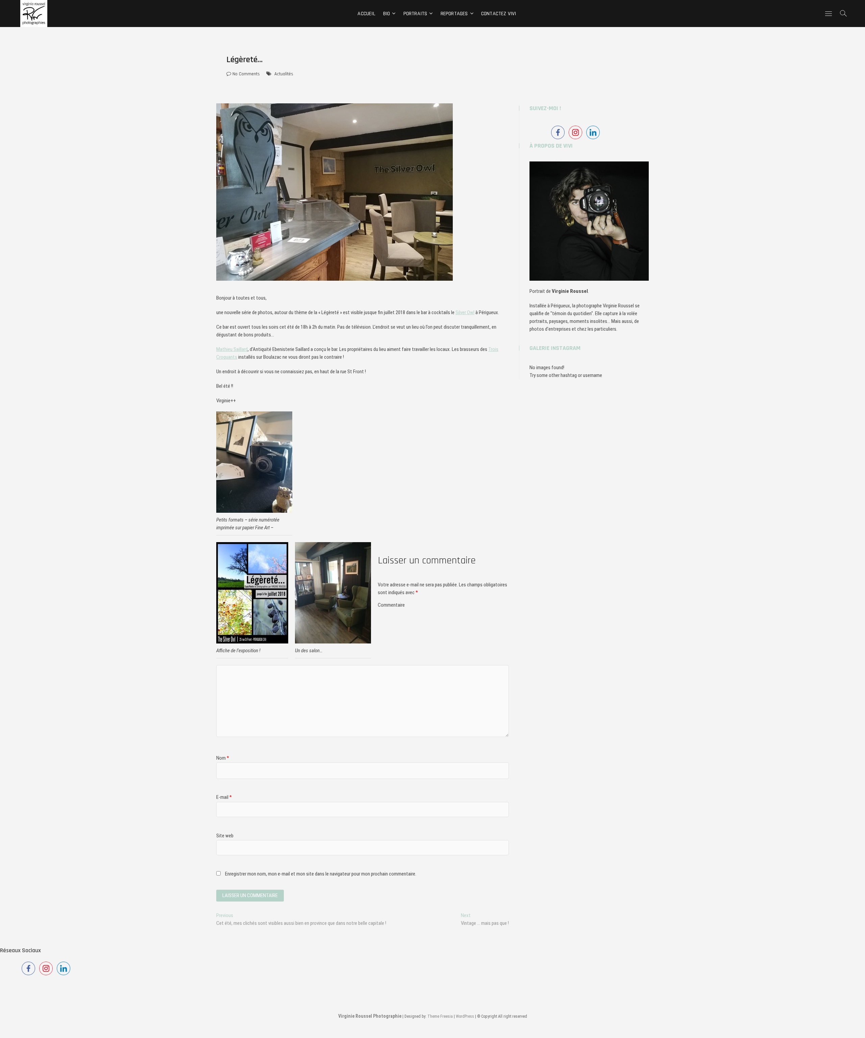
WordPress (465, 1016)
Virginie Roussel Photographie (369, 1016)
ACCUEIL (366, 13)
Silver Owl (464, 312)
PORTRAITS (415, 13)
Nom (222, 758)
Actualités (283, 74)
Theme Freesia (440, 1016)
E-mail (224, 797)
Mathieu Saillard (232, 349)
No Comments (245, 74)
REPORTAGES (454, 13)
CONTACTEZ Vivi (498, 13)
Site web (224, 836)
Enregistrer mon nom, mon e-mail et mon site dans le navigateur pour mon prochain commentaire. (320, 874)
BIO (386, 13)
